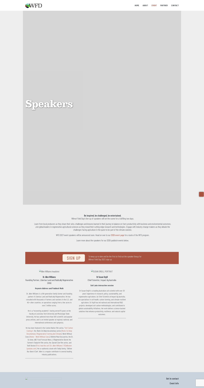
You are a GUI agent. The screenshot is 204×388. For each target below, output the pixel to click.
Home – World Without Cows (39, 336)
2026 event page (117, 235)
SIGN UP (74, 258)
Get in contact (172, 378)
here (114, 259)
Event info (174, 383)
